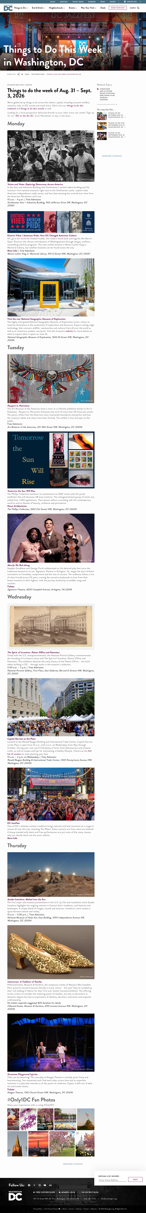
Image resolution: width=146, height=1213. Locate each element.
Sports (113, 2)
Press (102, 2)
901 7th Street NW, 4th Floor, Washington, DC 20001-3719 (56, 1198)
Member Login (68, 1192)
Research (94, 1209)
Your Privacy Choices (50, 1209)
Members (92, 2)
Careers (71, 1209)
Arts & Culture (106, 91)
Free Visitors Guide (45, 1192)
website (69, 331)
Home (27, 74)
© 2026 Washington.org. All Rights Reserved (113, 1209)
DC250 (52, 2)
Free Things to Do (107, 95)
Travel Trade (77, 2)
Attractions (105, 89)
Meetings (64, 2)
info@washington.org (109, 1198)
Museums (103, 97)
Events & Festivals (107, 93)
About (65, 1209)
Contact (86, 1209)
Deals (102, 7)
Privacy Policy (37, 1209)
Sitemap (78, 1209)
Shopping (104, 100)
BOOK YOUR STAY (118, 8)
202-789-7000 (90, 1198)
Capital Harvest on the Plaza (82, 734)
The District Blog (37, 74)
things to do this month (32, 108)
